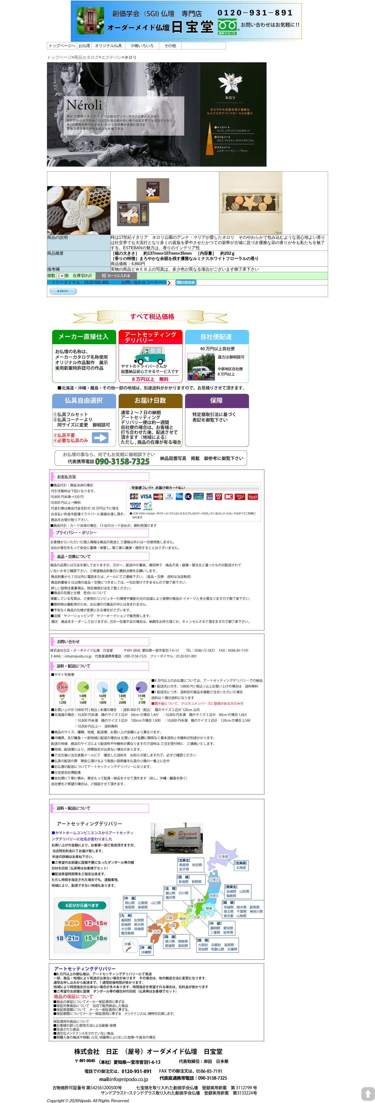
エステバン (111, 57)
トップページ (59, 57)
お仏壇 (84, 45)
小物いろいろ (142, 45)
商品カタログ (86, 57)
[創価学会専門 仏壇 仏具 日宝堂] (187, 39)
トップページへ (62, 45)
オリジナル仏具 (108, 45)
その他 (170, 45)
